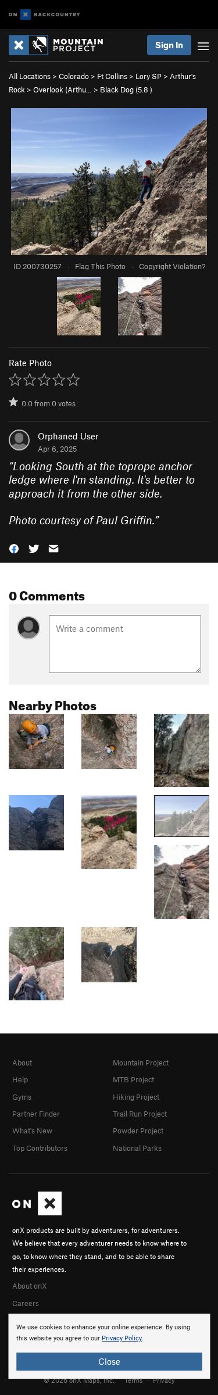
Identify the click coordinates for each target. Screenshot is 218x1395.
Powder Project (138, 1130)
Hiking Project (136, 1096)
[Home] (62, 45)
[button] (14, 548)
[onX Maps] (37, 1212)
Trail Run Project (140, 1113)
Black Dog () (126, 89)
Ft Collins (112, 76)
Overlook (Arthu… (62, 89)
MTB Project (133, 1079)
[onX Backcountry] (44, 15)
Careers (25, 1303)
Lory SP (148, 76)
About (22, 1062)
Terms (133, 1380)
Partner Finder (36, 1113)
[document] (109, 1346)
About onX (29, 1285)
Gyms (21, 1096)
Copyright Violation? (172, 266)
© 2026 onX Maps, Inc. (79, 1380)
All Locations (30, 76)
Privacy (164, 1380)
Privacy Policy (122, 1338)
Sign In (169, 45)
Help (20, 1079)
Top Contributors (39, 1148)
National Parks (137, 1148)
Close (109, 1361)
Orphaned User (68, 436)
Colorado (74, 76)
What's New (32, 1130)
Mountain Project (141, 1062)
